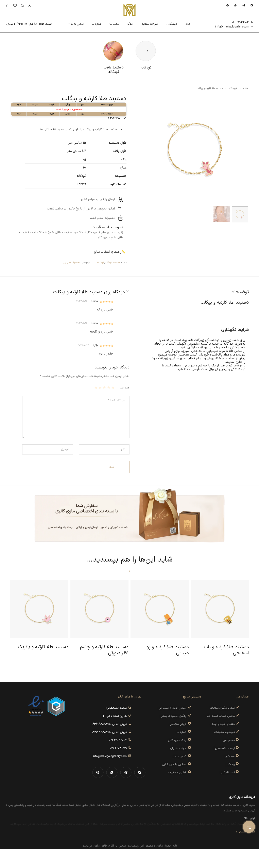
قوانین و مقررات (178, 772)
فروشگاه (172, 24)
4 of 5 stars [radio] (101, 387)
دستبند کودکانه (112, 262)
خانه (188, 24)
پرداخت (230, 764)
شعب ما (114, 24)
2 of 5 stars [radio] (109, 387)
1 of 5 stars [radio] (113, 387)
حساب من (229, 740)
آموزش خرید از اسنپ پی (173, 708)
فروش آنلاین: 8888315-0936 (109, 724)
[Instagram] (251, 5)
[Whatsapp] (235, 5)
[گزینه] (237, 740)
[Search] (22, 5)
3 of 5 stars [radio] (105, 387)
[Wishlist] (15, 6)
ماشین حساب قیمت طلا (221, 716)
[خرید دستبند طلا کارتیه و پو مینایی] (221, 214)
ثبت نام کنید (228, 772)
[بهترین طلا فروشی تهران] (36, 706)
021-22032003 (240, 22)
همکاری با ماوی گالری (175, 764)
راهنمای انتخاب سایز (107, 251)
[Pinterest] (227, 5)
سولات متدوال (179, 748)
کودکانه (100, 262)
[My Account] (29, 5)
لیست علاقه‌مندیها (224, 748)
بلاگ (130, 24)
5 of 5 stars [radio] (96, 387)
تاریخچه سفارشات (225, 732)
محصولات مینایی (72, 262)
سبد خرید (229, 756)
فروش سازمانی (179, 724)
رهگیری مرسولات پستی (174, 716)
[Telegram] (243, 5)
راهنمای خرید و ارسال (223, 724)
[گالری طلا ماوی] (129, 10)
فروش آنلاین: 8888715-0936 (110, 732)
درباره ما (96, 24)
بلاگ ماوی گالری (178, 740)
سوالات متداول (149, 24)
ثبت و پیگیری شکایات (223, 708)
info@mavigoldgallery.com (232, 27)
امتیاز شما (125, 388)
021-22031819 (119, 748)
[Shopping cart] (7, 6)
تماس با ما (77, 24)
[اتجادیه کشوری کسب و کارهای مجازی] (56, 706)
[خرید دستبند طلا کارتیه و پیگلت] (240, 214)
